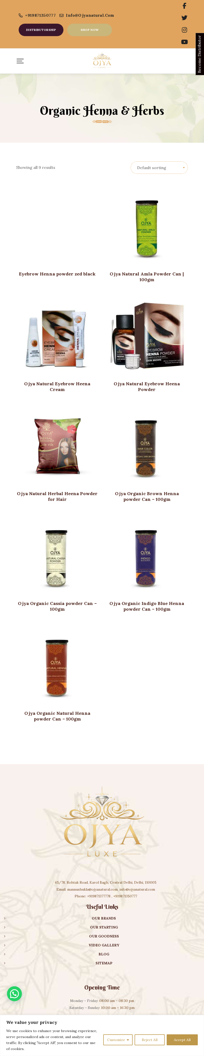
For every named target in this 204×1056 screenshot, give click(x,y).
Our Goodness (104, 936)
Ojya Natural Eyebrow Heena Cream (57, 386)
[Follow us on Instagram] (184, 30)
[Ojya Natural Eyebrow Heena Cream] (57, 336)
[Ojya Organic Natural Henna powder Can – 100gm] (57, 665)
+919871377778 (98, 896)
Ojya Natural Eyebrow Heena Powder (147, 386)
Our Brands (104, 918)
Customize (116, 1040)
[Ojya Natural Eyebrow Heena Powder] (147, 336)
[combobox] (159, 167)
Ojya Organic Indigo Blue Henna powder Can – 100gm (146, 606)
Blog (104, 954)
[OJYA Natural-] (102, 61)
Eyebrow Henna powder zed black (57, 274)
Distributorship (41, 30)
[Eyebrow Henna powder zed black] (57, 226)
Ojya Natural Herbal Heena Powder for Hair (57, 496)
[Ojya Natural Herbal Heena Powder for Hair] (57, 446)
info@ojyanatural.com (90, 15)
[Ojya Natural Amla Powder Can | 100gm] (147, 226)
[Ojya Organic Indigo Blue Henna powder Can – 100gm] (147, 556)
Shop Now (90, 30)
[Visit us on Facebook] (184, 6)
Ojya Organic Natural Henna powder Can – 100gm (57, 716)
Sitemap (104, 963)
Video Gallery (104, 945)
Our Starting (104, 927)
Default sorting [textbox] (151, 167)
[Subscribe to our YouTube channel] (184, 42)
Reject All (149, 1040)
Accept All (182, 1040)
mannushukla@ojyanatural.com (92, 889)
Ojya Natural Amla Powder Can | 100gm (147, 276)
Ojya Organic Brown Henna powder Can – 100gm (147, 496)
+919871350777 (40, 15)
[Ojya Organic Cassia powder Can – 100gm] (57, 556)
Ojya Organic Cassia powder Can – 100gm (57, 606)
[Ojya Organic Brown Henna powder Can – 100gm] (147, 446)
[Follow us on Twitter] (184, 18)
